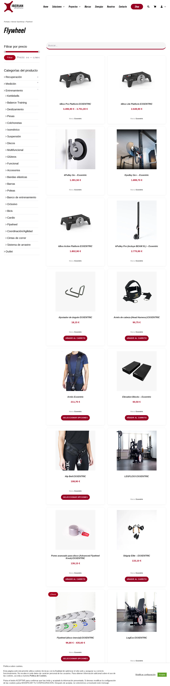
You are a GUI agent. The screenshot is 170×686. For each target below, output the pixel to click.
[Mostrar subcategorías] (38, 77)
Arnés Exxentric (75, 397)
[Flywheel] (75, 78)
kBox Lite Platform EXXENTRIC (136, 104)
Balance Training (17, 102)
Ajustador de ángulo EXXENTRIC (75, 317)
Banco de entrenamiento (21, 197)
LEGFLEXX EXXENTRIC (136, 476)
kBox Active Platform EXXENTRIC (75, 246)
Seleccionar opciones (75, 418)
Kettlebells (13, 95)
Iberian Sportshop (17, 22)
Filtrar (9, 57)
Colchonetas (14, 122)
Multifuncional (15, 150)
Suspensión (14, 136)
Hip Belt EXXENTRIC (75, 476)
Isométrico (13, 129)
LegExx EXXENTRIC (136, 638)
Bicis (10, 210)
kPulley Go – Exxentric (75, 175)
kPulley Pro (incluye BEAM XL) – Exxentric (136, 246)
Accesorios (13, 170)
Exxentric (78, 119)
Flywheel (12, 224)
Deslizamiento (15, 109)
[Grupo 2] (13, 2)
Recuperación (14, 77)
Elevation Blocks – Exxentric (136, 397)
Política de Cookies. (38, 676)
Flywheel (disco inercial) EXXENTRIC (75, 638)
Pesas (10, 116)
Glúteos (11, 156)
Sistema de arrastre (19, 244)
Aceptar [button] (162, 675)
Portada (7, 22)
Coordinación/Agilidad (20, 231)
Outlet (9, 251)
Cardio (11, 217)
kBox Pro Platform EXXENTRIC (75, 104)
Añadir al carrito (75, 338)
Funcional (12, 163)
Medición (11, 83)
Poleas (11, 190)
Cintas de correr (16, 237)
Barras (11, 183)
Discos (11, 143)
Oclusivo (12, 204)
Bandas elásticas (17, 177)
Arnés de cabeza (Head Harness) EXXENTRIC (137, 317)
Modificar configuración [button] (145, 675)
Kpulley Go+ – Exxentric (137, 175)
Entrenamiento (14, 90)
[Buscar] (148, 6)
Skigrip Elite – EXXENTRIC (136, 556)
